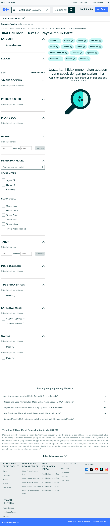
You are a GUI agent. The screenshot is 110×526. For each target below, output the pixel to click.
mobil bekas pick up (25, 24)
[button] (7, 2)
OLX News (65, 481)
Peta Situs (65, 468)
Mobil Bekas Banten (30, 483)
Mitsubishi (7, 488)
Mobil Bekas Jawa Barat (31, 478)
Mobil (12, 29)
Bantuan (5, 522)
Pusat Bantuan (8, 508)
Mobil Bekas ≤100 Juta (50, 474)
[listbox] (58, 41)
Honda (5, 480)
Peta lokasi (14, 522)
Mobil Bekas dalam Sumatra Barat (41, 29)
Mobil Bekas (21, 29)
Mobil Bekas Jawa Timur (31, 487)
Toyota (5, 471)
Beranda (4, 29)
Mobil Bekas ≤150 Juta (50, 478)
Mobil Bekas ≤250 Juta (50, 487)
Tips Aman (7, 516)
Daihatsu (6, 475)
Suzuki (5, 484)
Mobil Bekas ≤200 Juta (50, 482)
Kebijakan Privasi (9, 512)
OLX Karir (64, 477)
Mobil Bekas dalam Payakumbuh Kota (71, 29)
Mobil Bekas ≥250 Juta (50, 491)
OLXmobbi (65, 473)
